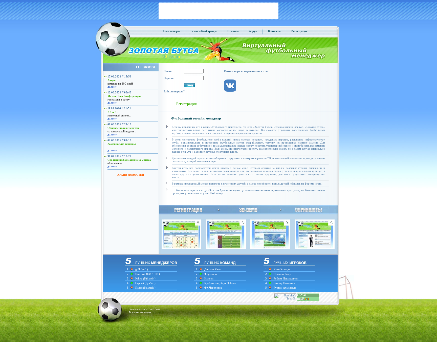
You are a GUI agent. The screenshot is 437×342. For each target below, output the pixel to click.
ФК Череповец (213, 287)
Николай (140, 273)
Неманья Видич (283, 273)
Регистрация (299, 31)
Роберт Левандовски (286, 278)
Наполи (208, 278)
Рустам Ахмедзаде (285, 287)
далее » (112, 86)
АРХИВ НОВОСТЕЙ (130, 174)
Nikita (139, 278)
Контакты (274, 31)
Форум (253, 31)
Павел (139, 287)
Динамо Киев (212, 269)
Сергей (140, 283)
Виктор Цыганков (284, 283)
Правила (233, 31)
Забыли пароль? (174, 91)
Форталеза (210, 273)
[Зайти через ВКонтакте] (232, 95)
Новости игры (171, 31)
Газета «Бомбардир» (203, 31)
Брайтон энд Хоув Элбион (220, 283)
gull (137, 269)
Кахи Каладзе (282, 269)
